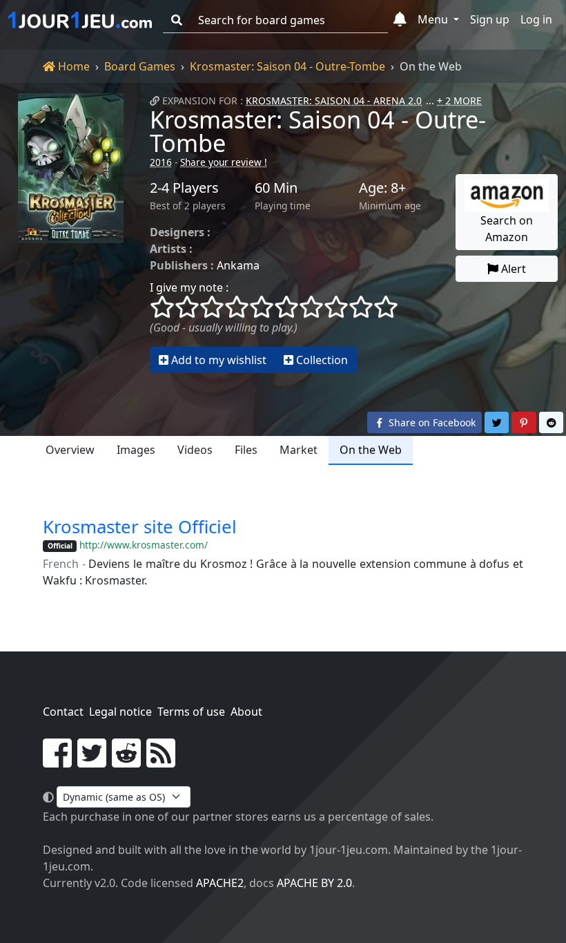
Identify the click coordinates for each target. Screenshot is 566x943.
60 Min (276, 188)
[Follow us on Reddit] (126, 761)
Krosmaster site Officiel (140, 527)
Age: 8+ (382, 188)
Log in (536, 19)
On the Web (371, 449)
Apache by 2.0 (314, 882)
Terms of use (191, 711)
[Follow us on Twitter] (91, 761)
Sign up (489, 19)
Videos (195, 449)
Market (299, 449)
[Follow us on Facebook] (57, 761)
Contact (63, 711)
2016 (161, 162)
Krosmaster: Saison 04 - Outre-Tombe (287, 66)
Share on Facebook (431, 422)
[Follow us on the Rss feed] (160, 761)
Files (246, 449)
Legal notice (120, 711)
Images (136, 449)
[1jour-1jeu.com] (80, 20)
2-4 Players (184, 188)
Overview (70, 449)
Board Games (139, 66)
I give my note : (189, 287)
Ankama (238, 265)
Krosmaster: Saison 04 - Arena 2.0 (334, 100)
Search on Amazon (506, 229)
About (246, 711)
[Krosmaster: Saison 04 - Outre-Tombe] (71, 233)
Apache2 (220, 882)
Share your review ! (223, 162)
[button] (400, 20)
